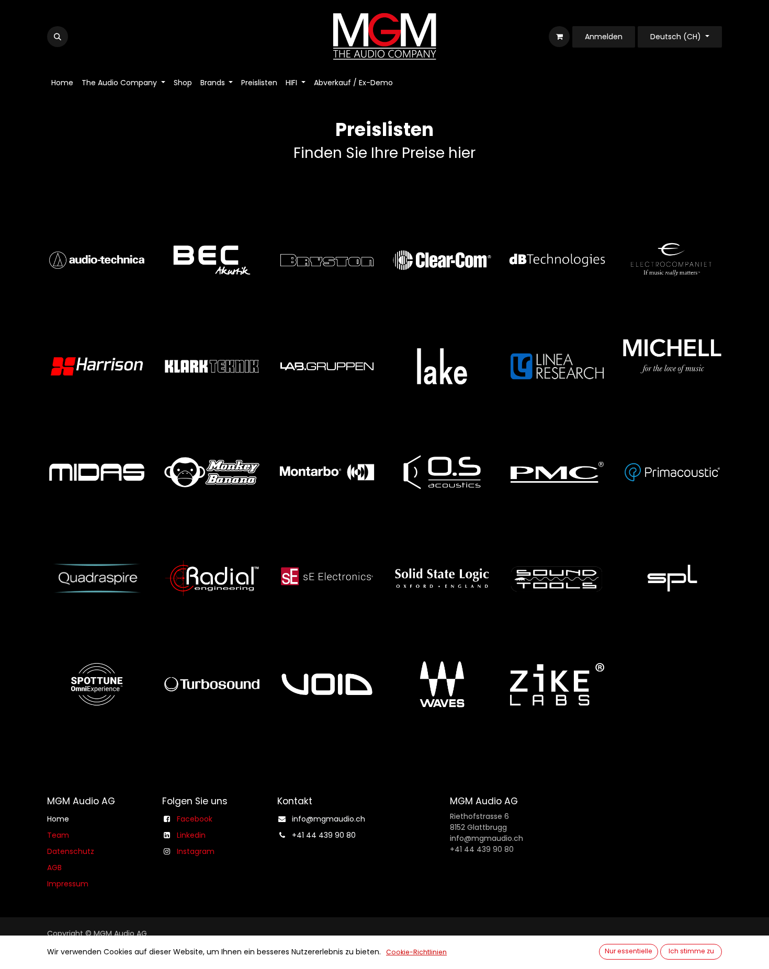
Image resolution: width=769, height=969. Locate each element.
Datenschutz (70, 851)
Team (58, 835)
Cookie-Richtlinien (416, 952)
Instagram (195, 851)
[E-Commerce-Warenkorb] (559, 36)
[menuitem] (62, 83)
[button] (57, 36)
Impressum (67, 884)
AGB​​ (54, 867)
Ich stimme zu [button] (691, 951)
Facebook (194, 819)
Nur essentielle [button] (628, 951)
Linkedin (191, 835)
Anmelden (604, 36)
